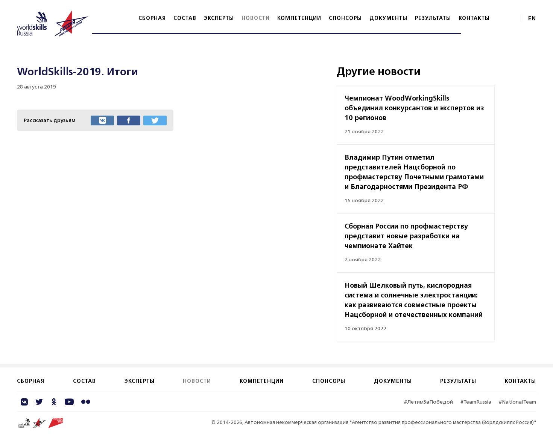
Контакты (474, 18)
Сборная (152, 18)
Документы (388, 18)
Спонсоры (345, 18)
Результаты (433, 18)
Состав (184, 18)
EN (532, 18)
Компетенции (299, 18)
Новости (256, 18)
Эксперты (219, 18)
